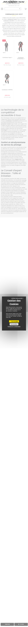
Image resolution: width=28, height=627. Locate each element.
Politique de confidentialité (14, 326)
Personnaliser (14, 324)
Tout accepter (14, 321)
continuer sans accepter (17, 298)
